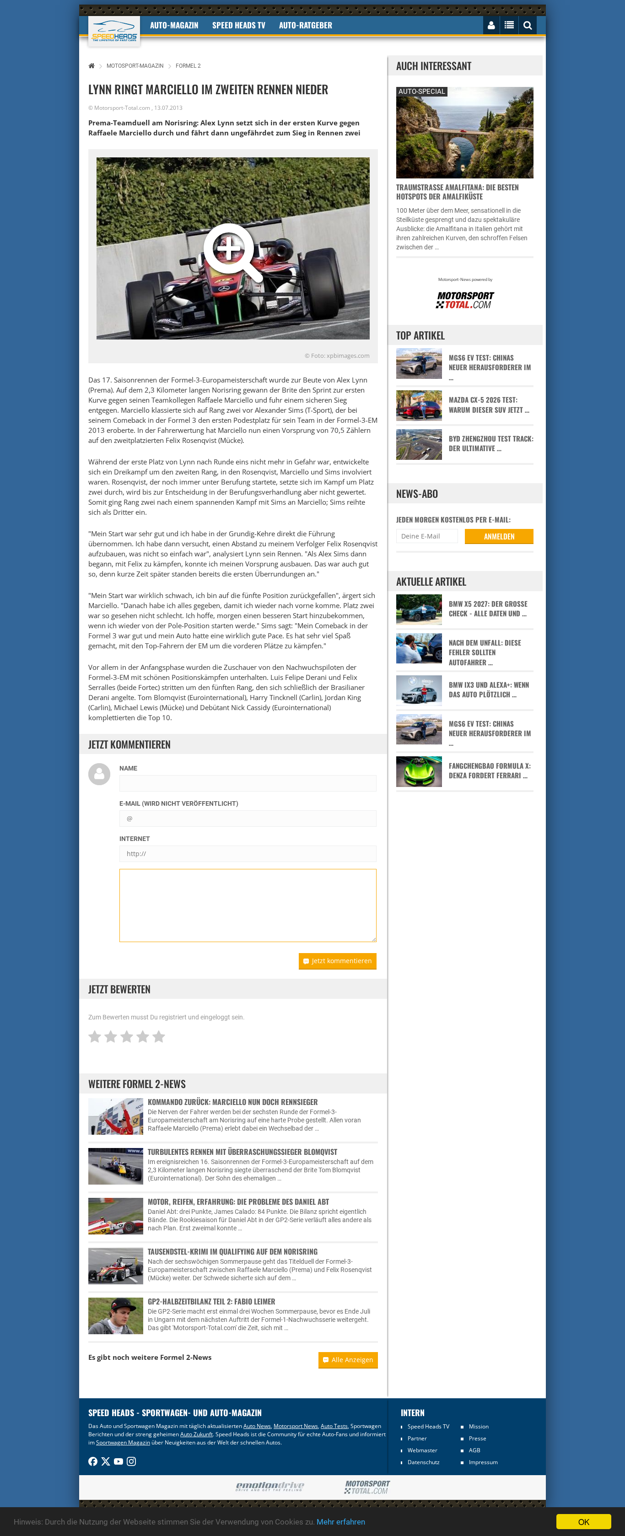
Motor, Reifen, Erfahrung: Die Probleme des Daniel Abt (238, 1201)
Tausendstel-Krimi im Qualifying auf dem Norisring (233, 1251)
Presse (477, 1438)
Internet (134, 838)
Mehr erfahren (341, 1521)
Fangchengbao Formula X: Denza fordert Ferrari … (490, 770)
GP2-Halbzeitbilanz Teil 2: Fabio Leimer (211, 1301)
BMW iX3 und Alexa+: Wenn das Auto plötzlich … (489, 689)
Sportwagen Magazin (123, 1442)
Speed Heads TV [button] (238, 25)
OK (583, 1521)
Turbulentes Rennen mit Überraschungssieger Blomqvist (242, 1151)
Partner (417, 1438)
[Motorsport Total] (367, 1487)
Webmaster (422, 1450)
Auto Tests (334, 1426)
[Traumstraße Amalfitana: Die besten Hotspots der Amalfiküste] (464, 131)
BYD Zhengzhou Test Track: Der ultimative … (491, 443)
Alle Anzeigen (352, 1359)
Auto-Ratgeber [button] (305, 25)
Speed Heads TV (428, 1426)
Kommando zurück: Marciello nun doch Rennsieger (233, 1101)
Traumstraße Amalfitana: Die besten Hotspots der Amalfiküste (457, 192)
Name (128, 768)
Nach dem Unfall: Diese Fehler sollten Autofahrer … (485, 652)
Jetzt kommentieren (342, 960)
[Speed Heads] (114, 31)
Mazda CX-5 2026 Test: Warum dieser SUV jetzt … (489, 404)
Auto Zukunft (196, 1434)
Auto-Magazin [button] (174, 25)
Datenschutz (424, 1462)
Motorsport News (296, 1426)
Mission (479, 1426)
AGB (474, 1450)
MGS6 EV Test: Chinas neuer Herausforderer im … (490, 367)
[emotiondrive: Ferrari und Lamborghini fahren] (269, 1487)
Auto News (257, 1426)
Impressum (483, 1462)
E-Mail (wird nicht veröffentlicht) (178, 803)
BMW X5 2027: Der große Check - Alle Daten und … (488, 608)
